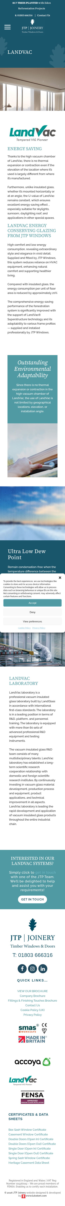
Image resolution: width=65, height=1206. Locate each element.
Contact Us (43, 15)
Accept (32, 602)
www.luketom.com (36, 1195)
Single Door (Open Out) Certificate (30, 1153)
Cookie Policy (24, 628)
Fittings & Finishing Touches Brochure (32, 1000)
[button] (60, 577)
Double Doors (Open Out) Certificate (32, 1143)
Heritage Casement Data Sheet (28, 1162)
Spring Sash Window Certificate (29, 1158)
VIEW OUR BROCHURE (32, 991)
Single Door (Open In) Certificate (29, 1148)
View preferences (32, 621)
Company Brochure (32, 996)
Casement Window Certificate (28, 1134)
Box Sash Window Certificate (27, 1129)
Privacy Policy (38, 628)
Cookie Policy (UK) (32, 1010)
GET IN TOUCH (32, 899)
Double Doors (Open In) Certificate (30, 1139)
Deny (33, 612)
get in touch (45, 872)
